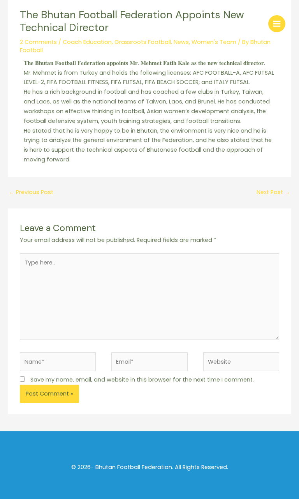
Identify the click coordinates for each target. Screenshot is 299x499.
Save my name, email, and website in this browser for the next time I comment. (142, 379)
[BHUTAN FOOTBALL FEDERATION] (25, 23)
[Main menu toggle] (276, 23)
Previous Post (31, 192)
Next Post (273, 192)
